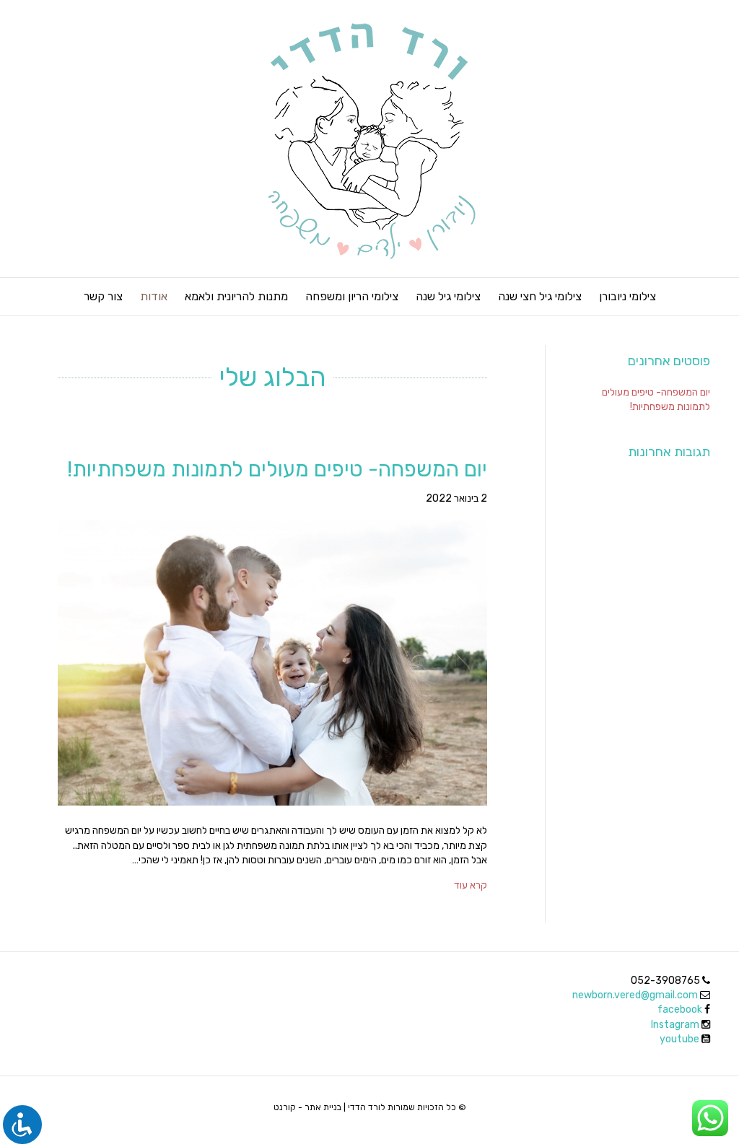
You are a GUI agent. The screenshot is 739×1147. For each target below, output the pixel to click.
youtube (680, 1039)
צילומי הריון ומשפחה (351, 296)
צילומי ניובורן (627, 296)
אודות (153, 296)
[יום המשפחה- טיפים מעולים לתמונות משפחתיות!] (272, 662)
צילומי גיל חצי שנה (540, 296)
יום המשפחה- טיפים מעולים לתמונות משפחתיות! (277, 469)
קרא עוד (470, 885)
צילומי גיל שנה (448, 296)
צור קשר (103, 296)
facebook (679, 1009)
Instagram (676, 1025)
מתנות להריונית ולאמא (236, 296)
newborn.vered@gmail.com (635, 995)
